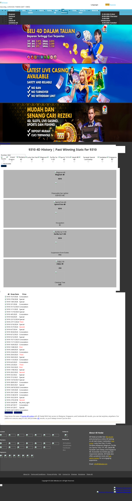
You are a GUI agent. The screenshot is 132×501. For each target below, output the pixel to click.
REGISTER (95, 10)
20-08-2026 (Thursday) (109, 16)
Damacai (12, 16)
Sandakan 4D (13, 23)
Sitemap (74, 474)
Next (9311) (18, 412)
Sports (41, 10)
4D (38, 418)
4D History (64, 11)
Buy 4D (56, 11)
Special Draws (67, 445)
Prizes (75, 10)
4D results (109, 437)
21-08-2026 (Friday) (108, 14)
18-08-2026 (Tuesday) (109, 23)
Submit (4, 166)
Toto (10, 18)
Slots (24, 10)
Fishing (49, 10)
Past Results (66, 447)
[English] (99, 5)
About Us (26, 474)
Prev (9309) (9, 412)
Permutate (7, 164)
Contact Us (66, 474)
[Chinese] (101, 5)
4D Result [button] (11, 10)
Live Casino (30, 11)
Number (4, 155)
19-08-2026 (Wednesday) (105, 19)
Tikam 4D (89, 474)
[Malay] (103, 5)
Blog (64, 450)
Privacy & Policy (52, 474)
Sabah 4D (12, 20)
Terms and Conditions (38, 474)
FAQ (60, 474)
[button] (3, 143)
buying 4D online (27, 416)
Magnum (12, 14)
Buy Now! (8, 422)
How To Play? (82, 11)
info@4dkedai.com (100, 464)
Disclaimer (81, 474)
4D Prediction (67, 443)
